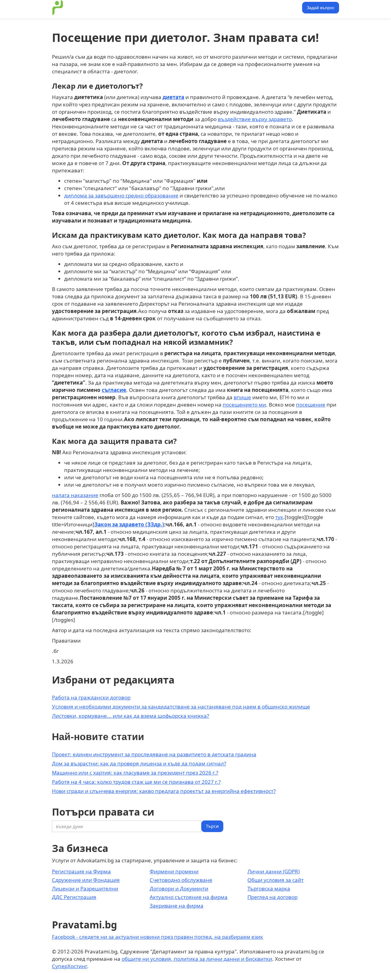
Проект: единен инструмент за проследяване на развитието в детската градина (154, 754)
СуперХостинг (69, 966)
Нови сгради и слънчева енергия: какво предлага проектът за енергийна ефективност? (164, 790)
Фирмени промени (174, 871)
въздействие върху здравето (255, 119)
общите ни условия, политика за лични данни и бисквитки (197, 958)
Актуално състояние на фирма (189, 897)
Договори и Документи (179, 888)
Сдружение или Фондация (86, 879)
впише (242, 397)
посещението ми (244, 404)
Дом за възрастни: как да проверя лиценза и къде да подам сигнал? (139, 763)
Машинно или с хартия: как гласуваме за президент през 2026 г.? (135, 772)
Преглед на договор (272, 897)
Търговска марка (268, 888)
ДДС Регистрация (74, 897)
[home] (58, 7)
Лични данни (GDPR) (273, 871)
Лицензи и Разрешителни (85, 888)
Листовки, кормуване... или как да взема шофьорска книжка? (130, 715)
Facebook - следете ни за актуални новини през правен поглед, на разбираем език (157, 936)
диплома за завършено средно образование (121, 195)
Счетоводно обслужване (181, 879)
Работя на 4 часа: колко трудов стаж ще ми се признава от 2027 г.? (136, 781)
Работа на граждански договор (91, 697)
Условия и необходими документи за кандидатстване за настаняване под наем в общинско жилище (181, 706)
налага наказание (75, 495)
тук (279, 517)
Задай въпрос (320, 7)
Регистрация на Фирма (81, 871)
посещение (310, 404)
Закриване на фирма (176, 905)
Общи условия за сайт (275, 879)
